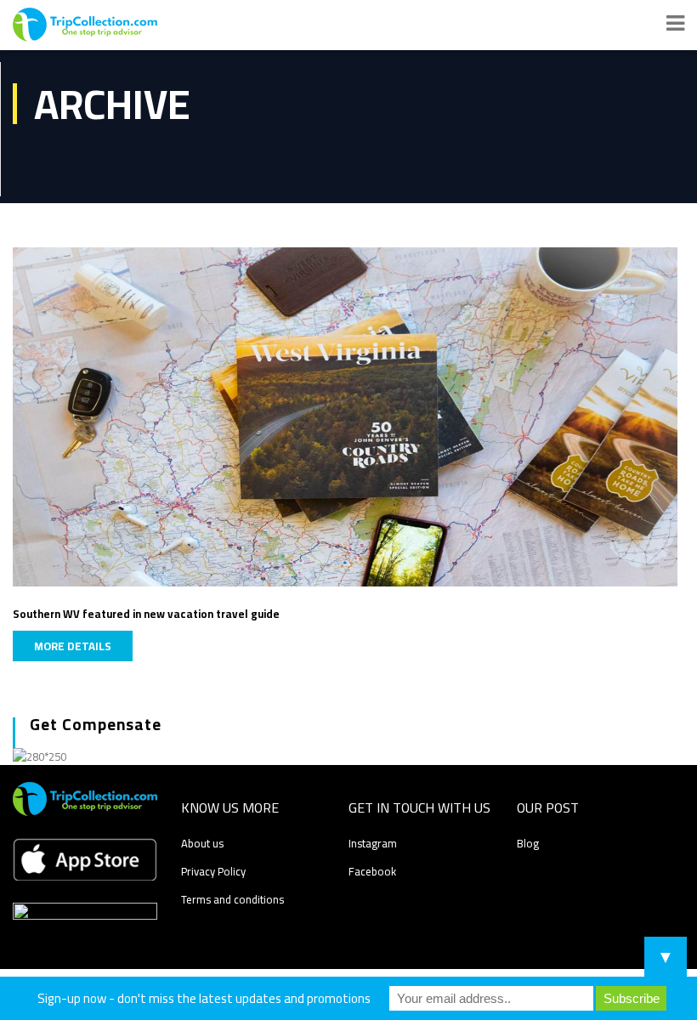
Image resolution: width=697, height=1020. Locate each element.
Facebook (372, 871)
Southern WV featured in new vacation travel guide (146, 614)
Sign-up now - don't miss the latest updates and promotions (204, 998)
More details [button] (72, 646)
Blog (528, 843)
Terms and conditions (232, 899)
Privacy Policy (213, 871)
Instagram (372, 843)
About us (202, 843)
